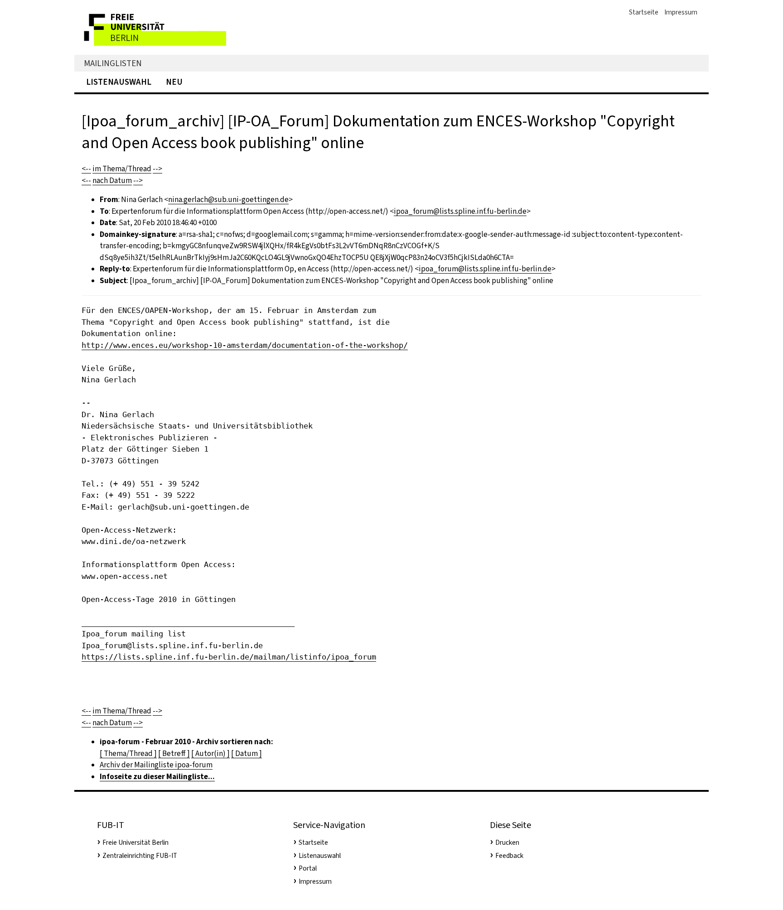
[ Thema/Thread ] (128, 753)
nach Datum (112, 180)
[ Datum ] (246, 753)
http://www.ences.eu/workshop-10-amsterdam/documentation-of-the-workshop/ (245, 345)
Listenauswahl (118, 81)
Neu (174, 81)
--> (157, 169)
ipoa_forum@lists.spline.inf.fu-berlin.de (460, 211)
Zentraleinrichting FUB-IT (139, 855)
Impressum (680, 12)
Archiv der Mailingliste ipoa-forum (156, 765)
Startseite (643, 12)
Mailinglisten (113, 63)
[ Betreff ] (174, 753)
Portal (308, 868)
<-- (86, 169)
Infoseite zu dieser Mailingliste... (157, 776)
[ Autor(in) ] (210, 753)
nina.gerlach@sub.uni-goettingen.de (228, 199)
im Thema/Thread (121, 169)
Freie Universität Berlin (135, 842)
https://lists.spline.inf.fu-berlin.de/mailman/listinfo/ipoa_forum (229, 656)
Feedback (509, 855)
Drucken (507, 842)
